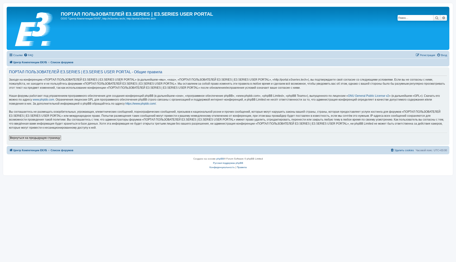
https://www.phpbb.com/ (140, 103)
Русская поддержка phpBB (228, 163)
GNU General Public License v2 (368, 95)
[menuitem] (28, 55)
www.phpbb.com (43, 99)
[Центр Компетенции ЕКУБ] (34, 28)
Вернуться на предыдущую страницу (35, 138)
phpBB (220, 158)
